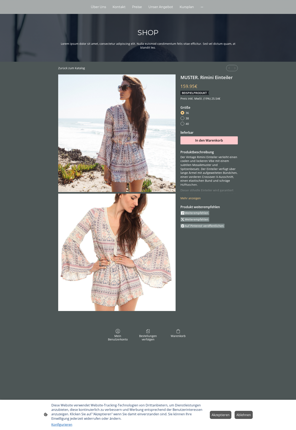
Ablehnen (243, 415)
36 (187, 113)
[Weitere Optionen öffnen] (202, 7)
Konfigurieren (61, 424)
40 (187, 124)
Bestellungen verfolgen (148, 337)
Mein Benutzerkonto (118, 337)
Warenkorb (178, 336)
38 (187, 118)
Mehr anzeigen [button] (190, 198)
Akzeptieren (221, 415)
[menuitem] (229, 68)
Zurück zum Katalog (71, 68)
